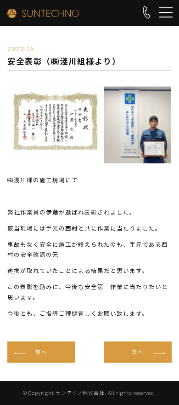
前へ (41, 351)
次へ (138, 351)
